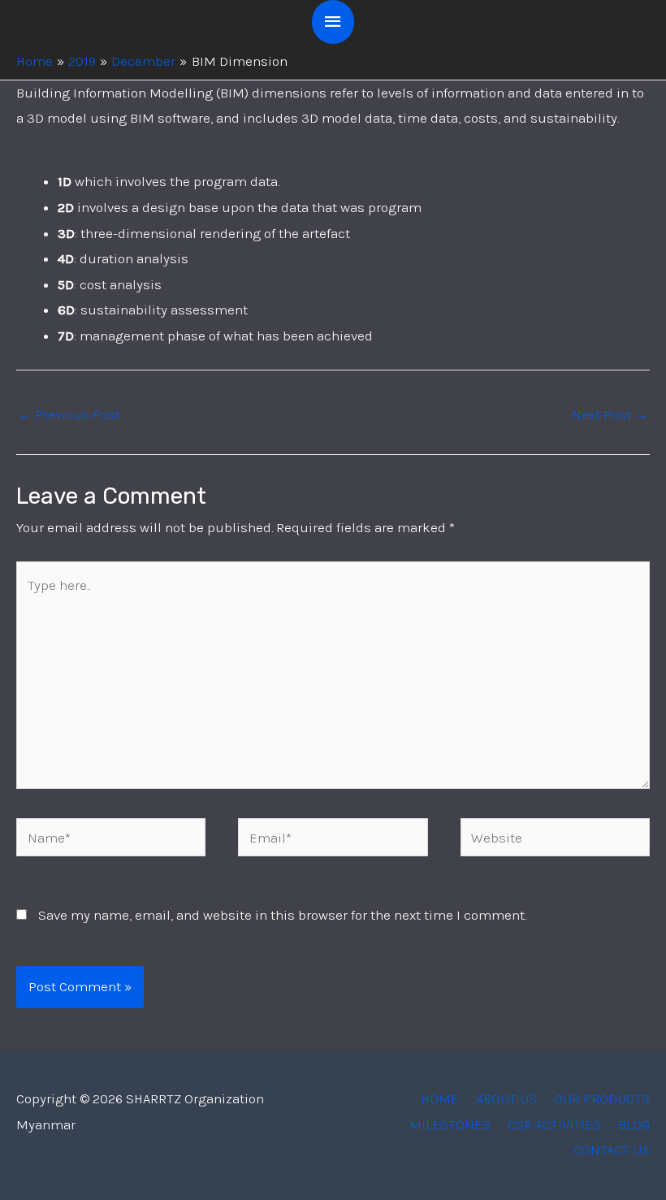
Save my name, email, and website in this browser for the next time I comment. (282, 915)
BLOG (634, 1124)
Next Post (610, 414)
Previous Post (69, 414)
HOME (440, 1098)
